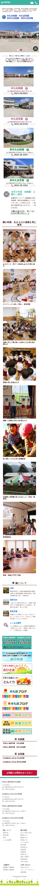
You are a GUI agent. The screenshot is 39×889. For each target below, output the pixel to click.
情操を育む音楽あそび (11, 382)
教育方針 (13, 600)
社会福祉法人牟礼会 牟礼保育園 (13, 758)
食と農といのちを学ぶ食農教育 (14, 459)
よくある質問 (15, 623)
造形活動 (23, 844)
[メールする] (31, 2)
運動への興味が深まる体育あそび (15, 420)
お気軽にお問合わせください (19, 773)
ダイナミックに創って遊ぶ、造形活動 (16, 304)
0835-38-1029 (21, 155)
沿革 (12, 588)
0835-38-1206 (21, 186)
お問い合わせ (24, 867)
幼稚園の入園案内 (8, 867)
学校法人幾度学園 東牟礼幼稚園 (14, 747)
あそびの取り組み (26, 832)
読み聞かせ (24, 847)
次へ (37, 37)
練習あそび (24, 835)
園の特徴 (6, 835)
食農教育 (23, 852)
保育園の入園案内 (8, 870)
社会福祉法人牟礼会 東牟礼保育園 (14, 762)
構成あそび (24, 837)
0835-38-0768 (21, 124)
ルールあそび (24, 842)
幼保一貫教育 (24, 857)
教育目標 (13, 611)
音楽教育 (23, 849)
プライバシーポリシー (27, 870)
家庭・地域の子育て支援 (12, 575)
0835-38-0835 (21, 93)
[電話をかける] (36, 2)
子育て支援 (24, 861)
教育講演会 (7, 537)
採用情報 (23, 872)
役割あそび (24, 840)
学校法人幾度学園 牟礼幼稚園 (13, 743)
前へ (2, 37)
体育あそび (24, 854)
